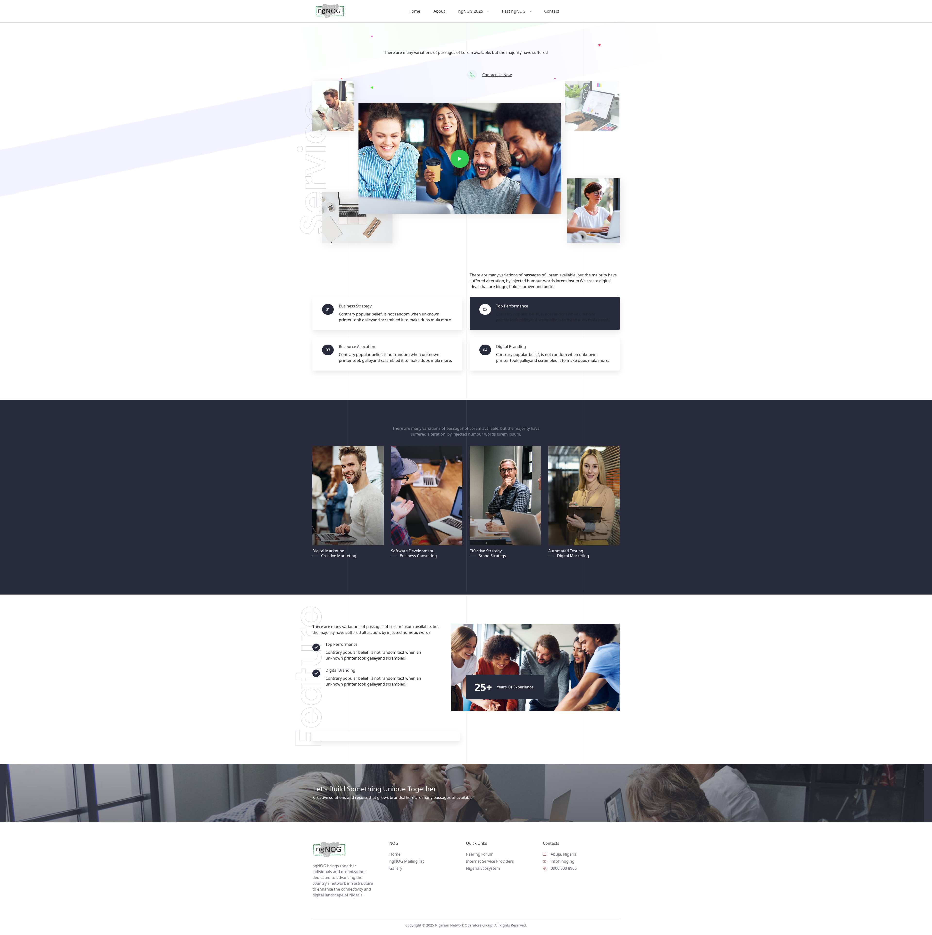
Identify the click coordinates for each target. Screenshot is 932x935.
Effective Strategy (486, 551)
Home (414, 11)
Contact (551, 11)
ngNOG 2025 (470, 11)
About (439, 11)
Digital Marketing (328, 551)
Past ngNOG (513, 11)
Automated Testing (565, 551)
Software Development (412, 551)
